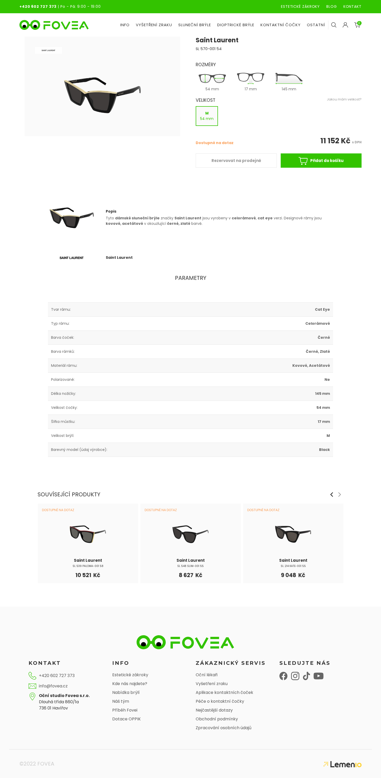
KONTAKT (352, 6)
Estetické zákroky (130, 675)
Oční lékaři (206, 675)
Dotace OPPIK (126, 719)
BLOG (331, 6)
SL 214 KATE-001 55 (293, 566)
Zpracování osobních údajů (223, 728)
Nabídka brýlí (126, 692)
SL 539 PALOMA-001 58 (88, 566)
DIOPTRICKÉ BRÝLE (235, 25)
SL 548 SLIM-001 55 (190, 566)
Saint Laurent (88, 560)
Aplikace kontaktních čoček (224, 692)
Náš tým (120, 701)
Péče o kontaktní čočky (220, 701)
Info (125, 25)
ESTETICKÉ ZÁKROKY (300, 6)
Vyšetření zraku (212, 684)
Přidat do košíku (327, 160)
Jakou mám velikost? (344, 99)
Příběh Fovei (124, 710)
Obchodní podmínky (217, 719)
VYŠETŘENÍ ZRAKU (154, 25)
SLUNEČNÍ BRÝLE (194, 25)
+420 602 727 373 (38, 6)
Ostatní (316, 25)
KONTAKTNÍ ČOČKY (280, 25)
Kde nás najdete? (129, 684)
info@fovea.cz (53, 686)
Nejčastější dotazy (214, 710)
